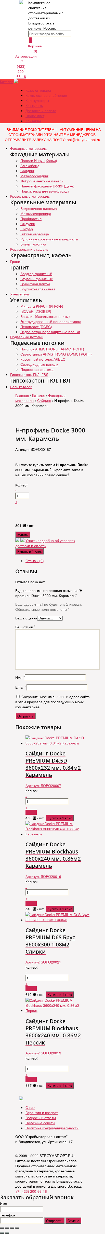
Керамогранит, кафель (29, 249)
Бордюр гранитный (36, 273)
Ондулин (27, 223)
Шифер (26, 228)
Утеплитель (20, 293)
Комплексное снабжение (46, 95)
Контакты (33, 120)
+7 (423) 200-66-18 (21, 69)
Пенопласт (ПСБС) (36, 326)
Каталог (6, 81)
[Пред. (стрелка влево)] (2, 1233)
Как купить (34, 105)
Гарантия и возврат (41, 1112)
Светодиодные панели (39, 364)
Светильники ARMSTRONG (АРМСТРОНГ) (56, 354)
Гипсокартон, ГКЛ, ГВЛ (29, 374)
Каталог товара (38, 90)
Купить (22, 534)
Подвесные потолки (26, 336)
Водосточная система (38, 208)
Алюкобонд (29, 165)
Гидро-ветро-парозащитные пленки (50, 331)
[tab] (57, 560)
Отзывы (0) (34, 560)
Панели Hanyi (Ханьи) (38, 160)
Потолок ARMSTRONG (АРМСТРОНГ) (52, 348)
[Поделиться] (7, 1228)
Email (21, 687)
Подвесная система (37, 369)
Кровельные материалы (30, 196)
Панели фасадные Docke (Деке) (47, 185)
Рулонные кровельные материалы (49, 238)
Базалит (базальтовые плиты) (45, 316)
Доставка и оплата (40, 110)
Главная (22, 395)
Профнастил (31, 218)
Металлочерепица (35, 213)
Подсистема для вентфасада (44, 191)
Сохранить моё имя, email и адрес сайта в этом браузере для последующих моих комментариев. (52, 701)
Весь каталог (21, 386)
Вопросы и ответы (40, 1117)
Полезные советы (40, 1122)
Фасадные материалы (28, 148)
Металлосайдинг (34, 175)
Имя (20, 677)
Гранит (16, 261)
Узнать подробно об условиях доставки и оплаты (45, 543)
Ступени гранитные (36, 278)
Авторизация (26, 56)
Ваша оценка (26, 617)
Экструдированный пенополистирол (50, 321)
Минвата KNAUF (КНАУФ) (41, 306)
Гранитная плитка (35, 283)
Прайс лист (34, 115)
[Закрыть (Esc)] (2, 1228)
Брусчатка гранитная (37, 288)
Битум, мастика (33, 244)
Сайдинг (27, 170)
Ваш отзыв (25, 626)
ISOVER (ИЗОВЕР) (35, 311)
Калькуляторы (37, 100)
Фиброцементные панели (41, 180)
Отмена (73, 1220)
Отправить (54, 1220)
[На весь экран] (12, 1228)
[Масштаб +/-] (17, 1228)
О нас (30, 1107)
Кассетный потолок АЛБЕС (42, 359)
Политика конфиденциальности (51, 1127)
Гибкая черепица (34, 233)
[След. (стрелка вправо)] (7, 1233)
